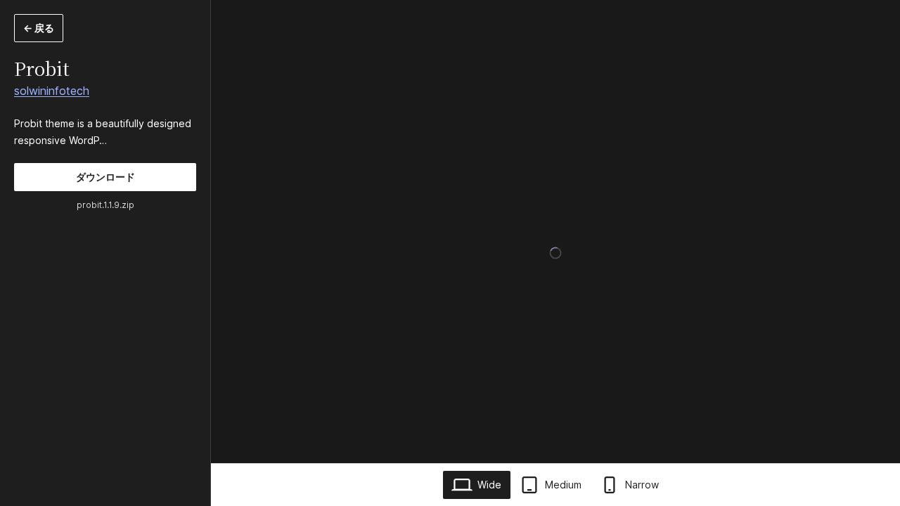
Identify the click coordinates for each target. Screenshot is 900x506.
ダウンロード (105, 177)
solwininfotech (51, 91)
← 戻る (38, 28)
